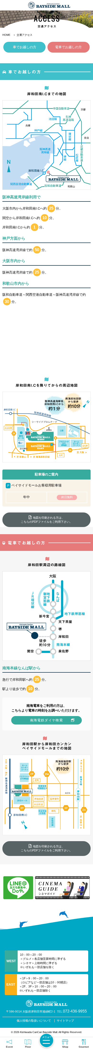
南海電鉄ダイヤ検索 (46, 720)
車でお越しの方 (24, 47)
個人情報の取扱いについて (34, 1020)
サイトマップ (65, 1020)
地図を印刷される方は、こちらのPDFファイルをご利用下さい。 (46, 519)
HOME (6, 34)
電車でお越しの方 (68, 47)
